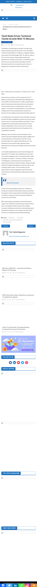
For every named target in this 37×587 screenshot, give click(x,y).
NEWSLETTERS (27, 1)
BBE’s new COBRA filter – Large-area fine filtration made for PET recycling (16, 269)
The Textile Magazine (18, 45)
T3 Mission (11, 217)
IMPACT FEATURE (10, 1)
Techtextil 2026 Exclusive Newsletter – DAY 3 (7, 226)
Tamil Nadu (20, 217)
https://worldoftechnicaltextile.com (19, 236)
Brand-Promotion (13, 183)
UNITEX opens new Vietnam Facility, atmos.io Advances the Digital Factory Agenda (18, 296)
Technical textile (7, 222)
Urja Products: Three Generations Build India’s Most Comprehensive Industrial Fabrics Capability (32, 226)
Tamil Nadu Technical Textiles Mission (12, 220)
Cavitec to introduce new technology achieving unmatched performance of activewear (15, 328)
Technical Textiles (6, 42)
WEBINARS (19, 1)
